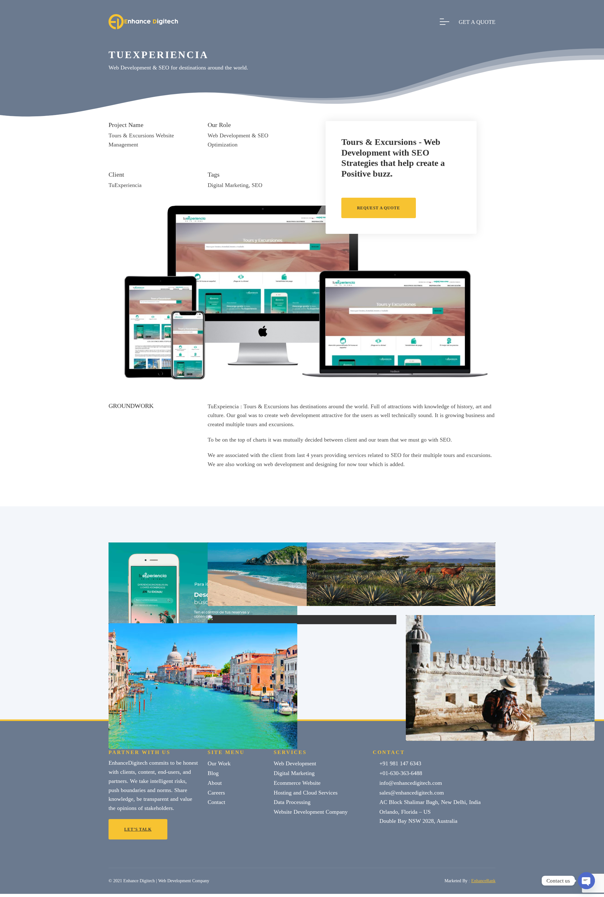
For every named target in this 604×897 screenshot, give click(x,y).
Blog (213, 773)
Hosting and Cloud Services (306, 793)
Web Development (295, 763)
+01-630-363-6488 (400, 773)
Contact (216, 802)
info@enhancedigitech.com (410, 783)
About (215, 783)
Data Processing (292, 802)
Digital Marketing (294, 773)
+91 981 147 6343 (400, 763)
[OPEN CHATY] (586, 880)
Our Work (219, 763)
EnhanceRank (483, 880)
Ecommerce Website (297, 783)
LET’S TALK (138, 829)
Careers (216, 793)
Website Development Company (311, 812)
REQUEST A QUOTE (378, 208)
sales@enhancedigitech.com (411, 793)
